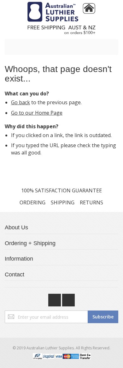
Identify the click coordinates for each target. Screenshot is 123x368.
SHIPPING (62, 202)
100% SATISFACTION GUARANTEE (61, 190)
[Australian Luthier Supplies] (61, 18)
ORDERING (32, 202)
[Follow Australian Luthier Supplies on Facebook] (55, 298)
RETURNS (91, 202)
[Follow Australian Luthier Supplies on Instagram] (68, 298)
